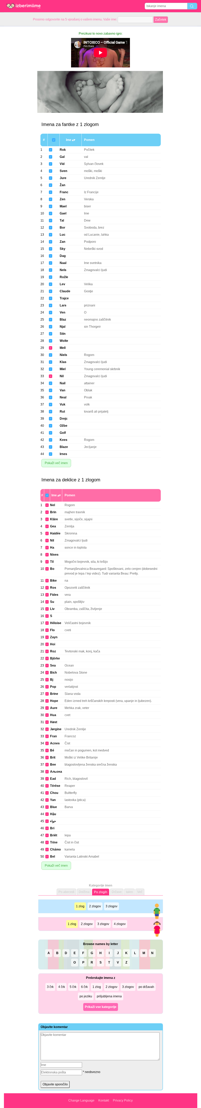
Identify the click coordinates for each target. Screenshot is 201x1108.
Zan (62, 241)
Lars (63, 305)
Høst (53, 722)
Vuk (62, 404)
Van (62, 390)
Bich (53, 672)
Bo (52, 568)
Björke (55, 658)
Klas (63, 362)
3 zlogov (111, 906)
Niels (63, 355)
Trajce (64, 298)
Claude (65, 291)
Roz (53, 651)
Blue (53, 807)
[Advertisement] (19, 85)
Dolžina (84, 892)
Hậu (53, 814)
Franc (64, 192)
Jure (63, 178)
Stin (63, 333)
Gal (62, 156)
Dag (63, 255)
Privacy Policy (123, 1100)
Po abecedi (66, 892)
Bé (52, 750)
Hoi (52, 644)
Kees (63, 439)
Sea (53, 665)
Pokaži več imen (56, 463)
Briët (53, 835)
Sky (62, 248)
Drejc (64, 418)
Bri (52, 828)
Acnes (55, 743)
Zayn (54, 637)
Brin (53, 512)
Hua (53, 715)
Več (140, 892)
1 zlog (80, 906)
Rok (63, 149)
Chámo (55, 849)
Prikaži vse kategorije (100, 1007)
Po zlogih (100, 892)
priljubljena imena (109, 996)
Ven (62, 312)
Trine (54, 842)
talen (129, 892)
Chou (54, 792)
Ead (53, 778)
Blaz (63, 319)
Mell (63, 347)
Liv (52, 609)
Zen (62, 199)
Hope (54, 700)
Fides (54, 594)
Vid (62, 164)
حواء (53, 821)
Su (52, 601)
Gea (53, 526)
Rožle (64, 277)
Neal (63, 397)
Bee (53, 764)
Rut (62, 411)
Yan (53, 800)
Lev (62, 284)
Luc (62, 234)
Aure (53, 708)
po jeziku (85, 996)
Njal (62, 326)
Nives (54, 554)
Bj (51, 679)
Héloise (55, 623)
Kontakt (103, 1100)
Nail (62, 383)
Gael (63, 213)
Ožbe (63, 425)
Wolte (64, 340)
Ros (53, 587)
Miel (63, 369)
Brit (52, 757)
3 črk (50, 986)
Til (52, 561)
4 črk (61, 986)
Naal (63, 263)
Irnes (63, 454)
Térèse (55, 785)
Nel (52, 505)
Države (117, 892)
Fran (53, 736)
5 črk (73, 986)
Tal (62, 220)
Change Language (81, 1100)
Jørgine (55, 729)
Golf (63, 432)
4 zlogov (120, 924)
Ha (52, 547)
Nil (62, 376)
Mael (63, 206)
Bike (53, 580)
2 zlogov (95, 906)
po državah (146, 986)
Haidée (55, 533)
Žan (62, 185)
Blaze (64, 447)
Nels (63, 270)
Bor (62, 227)
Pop (53, 686)
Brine (54, 693)
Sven (63, 171)
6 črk (84, 986)
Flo (52, 630)
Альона (56, 771)
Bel (52, 856)
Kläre (54, 519)
